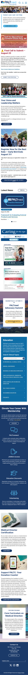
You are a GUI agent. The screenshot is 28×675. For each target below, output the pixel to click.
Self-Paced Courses (9, 388)
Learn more (6, 550)
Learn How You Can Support (11, 599)
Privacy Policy (21, 672)
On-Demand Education (9, 392)
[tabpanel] (14, 207)
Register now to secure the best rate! (14, 181)
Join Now (14, 423)
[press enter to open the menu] (26, 3)
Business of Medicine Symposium (13, 370)
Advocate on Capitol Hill (14, 322)
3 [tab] (14, 221)
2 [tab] (13, 221)
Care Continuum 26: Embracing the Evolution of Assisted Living (13, 376)
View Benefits (17, 420)
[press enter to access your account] (23, 3)
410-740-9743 (14, 652)
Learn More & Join (10, 26)
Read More (4, 219)
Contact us (14, 655)
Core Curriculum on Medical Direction (11, 382)
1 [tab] (11, 221)
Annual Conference (9, 366)
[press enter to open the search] (19, 3)
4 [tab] (15, 221)
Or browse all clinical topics (12, 362)
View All (22, 190)
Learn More (6, 124)
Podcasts (6, 397)
